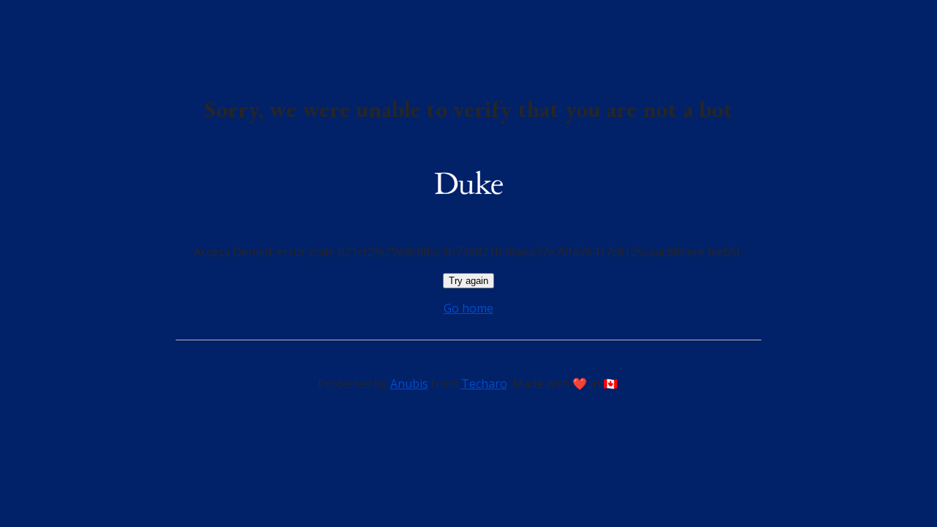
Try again (468, 280)
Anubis (409, 383)
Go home (468, 308)
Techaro (484, 383)
